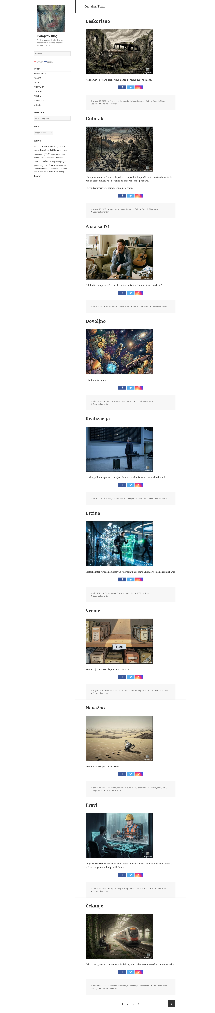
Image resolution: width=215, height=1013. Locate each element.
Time (64, 168)
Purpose (63, 162)
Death (62, 146)
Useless (94, 104)
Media (53, 154)
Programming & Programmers (122, 888)
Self (63, 166)
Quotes (36, 166)
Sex (66, 166)
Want (146, 306)
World (56, 172)
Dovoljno (96, 321)
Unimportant (96, 790)
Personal (40, 161)
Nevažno (95, 708)
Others (60, 158)
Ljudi (46, 154)
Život (37, 175)
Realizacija (98, 418)
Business (39, 147)
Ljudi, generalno (113, 401)
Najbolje (63, 154)
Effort (154, 888)
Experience (134, 498)
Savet (52, 165)
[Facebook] (122, 87)
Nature (36, 158)
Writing (61, 172)
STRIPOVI (38, 91)
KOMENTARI (39, 100)
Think (141, 593)
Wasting (157, 209)
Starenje (48, 169)
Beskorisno (98, 21)
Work (50, 171)
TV (38, 172)
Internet (64, 150)
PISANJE (37, 78)
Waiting (94, 988)
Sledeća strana (171, 1003)
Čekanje (94, 906)
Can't (152, 690)
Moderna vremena (117, 209)
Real (159, 888)
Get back (159, 690)
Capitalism (47, 146)
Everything (44, 150)
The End (59, 169)
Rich (47, 166)
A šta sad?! (97, 226)
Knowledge (38, 154)
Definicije (37, 150)
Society (42, 168)
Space (135, 306)
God (51, 150)
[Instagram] (139, 87)
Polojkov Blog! (48, 36)
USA (41, 171)
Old (56, 157)
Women (45, 172)
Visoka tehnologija (125, 593)
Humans (57, 150)
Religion (42, 166)
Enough (156, 101)
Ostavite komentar (109, 104)
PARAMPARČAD (40, 73)
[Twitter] (130, 87)
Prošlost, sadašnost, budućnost (123, 101)
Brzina (93, 513)
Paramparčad (143, 101)
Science (59, 166)
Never (145, 401)
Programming (56, 162)
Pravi (91, 805)
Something (157, 985)
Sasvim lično (123, 306)
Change (56, 147)
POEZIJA (37, 96)
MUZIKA (37, 82)
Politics (48, 162)
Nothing (42, 158)
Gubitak (94, 118)
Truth (35, 172)
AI (35, 146)
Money (57, 154)
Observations (50, 158)
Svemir (54, 169)
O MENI (37, 69)
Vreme (93, 610)
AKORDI (37, 105)
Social (36, 168)
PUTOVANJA (39, 87)
